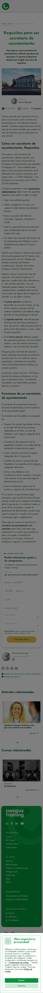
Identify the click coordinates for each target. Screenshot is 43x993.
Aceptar (21, 980)
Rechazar (21, 986)
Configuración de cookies (19, 963)
